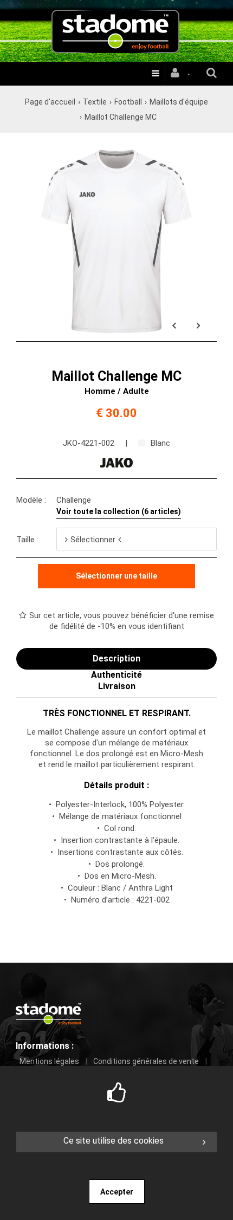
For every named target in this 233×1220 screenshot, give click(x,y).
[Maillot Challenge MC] (116, 147)
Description (116, 658)
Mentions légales (49, 1061)
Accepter (116, 1191)
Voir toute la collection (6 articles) (118, 511)
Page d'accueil (50, 102)
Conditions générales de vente (146, 1061)
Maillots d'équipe (179, 102)
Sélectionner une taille (116, 576)
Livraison (116, 686)
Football (128, 102)
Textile (95, 102)
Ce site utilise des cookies (113, 1140)
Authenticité (116, 675)
